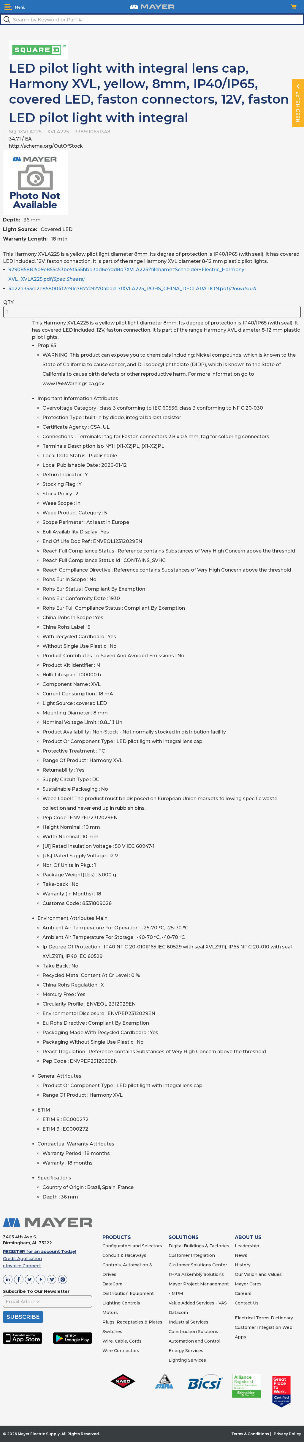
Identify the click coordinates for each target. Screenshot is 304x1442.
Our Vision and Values (258, 1274)
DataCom (112, 1284)
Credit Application (22, 1258)
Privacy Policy (287, 1434)
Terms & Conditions (250, 1434)
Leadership (247, 1246)
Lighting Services (187, 1360)
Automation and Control (194, 1341)
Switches (112, 1331)
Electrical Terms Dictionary (264, 1318)
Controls (130, 1303)
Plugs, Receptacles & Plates (132, 1322)
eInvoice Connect (22, 1265)
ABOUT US (248, 1237)
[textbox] (152, 19)
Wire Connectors (120, 1350)
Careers (243, 1293)
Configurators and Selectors (132, 1246)
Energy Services (186, 1350)
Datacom (178, 1312)
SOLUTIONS (184, 1237)
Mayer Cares (248, 1284)
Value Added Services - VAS (198, 1303)
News (241, 1255)
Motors (110, 1312)
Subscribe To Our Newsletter (36, 1291)
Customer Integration (192, 1255)
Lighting (111, 1303)
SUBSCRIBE (23, 1317)
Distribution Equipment (128, 1293)
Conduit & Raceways (124, 1255)
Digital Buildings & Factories (199, 1246)
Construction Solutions (193, 1331)
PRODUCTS (116, 1237)
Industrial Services (188, 1322)
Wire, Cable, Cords (122, 1341)
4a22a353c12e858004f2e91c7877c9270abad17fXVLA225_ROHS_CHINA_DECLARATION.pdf (132, 288)
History (243, 1265)
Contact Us (247, 1303)
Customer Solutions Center (198, 1265)
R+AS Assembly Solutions (196, 1274)
